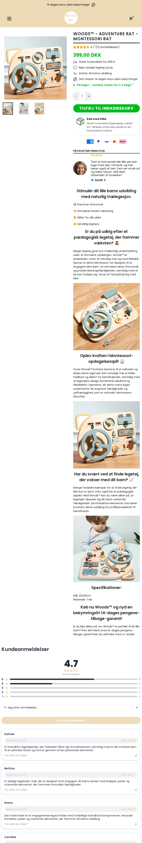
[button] (96, 47)
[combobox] (137, 707)
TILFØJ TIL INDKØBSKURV (106, 108)
